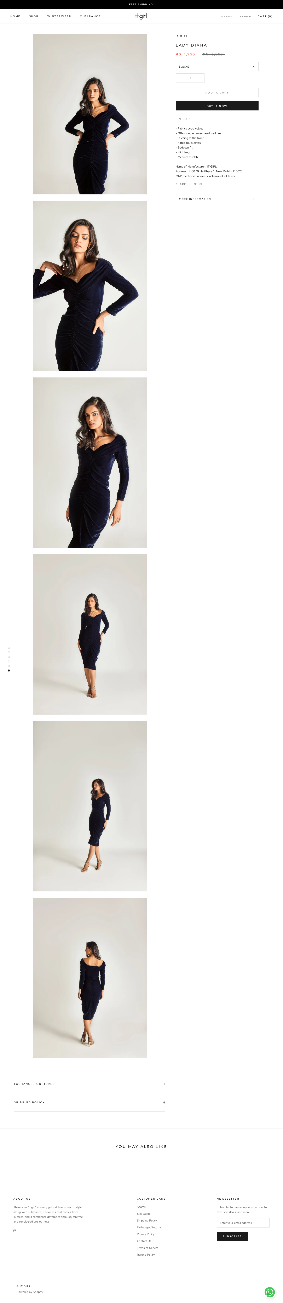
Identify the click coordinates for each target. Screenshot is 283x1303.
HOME (15, 16)
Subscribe (232, 1236)
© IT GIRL (24, 1286)
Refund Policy (146, 1255)
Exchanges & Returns (34, 1083)
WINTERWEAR (59, 16)
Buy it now (217, 106)
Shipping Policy (29, 1102)
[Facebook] (190, 184)
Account (227, 16)
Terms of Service (147, 1248)
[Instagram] (14, 1230)
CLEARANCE (90, 16)
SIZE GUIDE (183, 119)
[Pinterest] (201, 184)
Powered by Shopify (30, 1292)
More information (195, 199)
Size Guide (143, 1214)
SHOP (34, 16)
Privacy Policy (146, 1234)
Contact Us (144, 1241)
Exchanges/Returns (149, 1227)
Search (245, 16)
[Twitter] (195, 184)
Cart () (265, 16)
